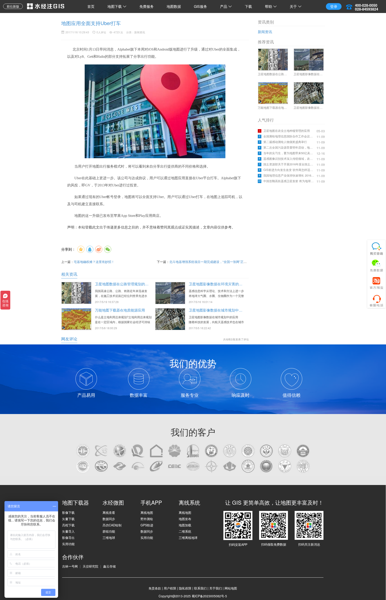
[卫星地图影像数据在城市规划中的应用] (170, 318)
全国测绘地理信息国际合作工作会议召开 (289, 136)
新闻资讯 (265, 31)
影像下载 (68, 512)
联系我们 (200, 588)
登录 (333, 6)
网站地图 (230, 588)
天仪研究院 (90, 566)
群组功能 (109, 531)
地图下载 (114, 6)
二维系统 (185, 531)
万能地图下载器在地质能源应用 (120, 310)
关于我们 (215, 588)
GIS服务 (200, 6)
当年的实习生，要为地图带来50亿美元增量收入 (289, 153)
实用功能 (68, 544)
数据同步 (109, 519)
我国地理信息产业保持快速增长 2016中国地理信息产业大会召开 (289, 175)
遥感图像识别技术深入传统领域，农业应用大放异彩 (289, 159)
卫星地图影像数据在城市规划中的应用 (219, 310)
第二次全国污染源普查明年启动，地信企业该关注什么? (289, 147)
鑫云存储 (109, 566)
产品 (223, 6)
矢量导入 (68, 531)
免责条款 (155, 588)
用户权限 (170, 588)
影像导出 (68, 537)
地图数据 (174, 6)
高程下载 (68, 525)
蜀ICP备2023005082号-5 (209, 596)
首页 (90, 6)
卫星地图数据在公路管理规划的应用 (123, 283)
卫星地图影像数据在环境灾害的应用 (217, 283)
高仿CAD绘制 (112, 525)
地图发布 (185, 519)
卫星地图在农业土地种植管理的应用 (286, 131)
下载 (248, 6)
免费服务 (146, 6)
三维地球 (109, 537)
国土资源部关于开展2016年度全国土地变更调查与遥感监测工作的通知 (289, 164)
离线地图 (147, 512)
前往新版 (13, 6)
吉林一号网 (70, 566)
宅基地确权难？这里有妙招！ (94, 261)
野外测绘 (147, 519)
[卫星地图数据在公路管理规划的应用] (76, 292)
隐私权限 (185, 588)
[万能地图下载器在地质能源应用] (76, 318)
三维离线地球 (188, 537)
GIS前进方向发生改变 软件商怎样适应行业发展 (289, 170)
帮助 (268, 6)
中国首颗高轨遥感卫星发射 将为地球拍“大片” (289, 181)
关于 (293, 6)
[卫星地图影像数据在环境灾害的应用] (170, 293)
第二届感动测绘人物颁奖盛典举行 (285, 142)
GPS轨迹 (147, 525)
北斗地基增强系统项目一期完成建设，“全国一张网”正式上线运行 (214, 261)
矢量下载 (68, 519)
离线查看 (109, 512)
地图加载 (185, 525)
